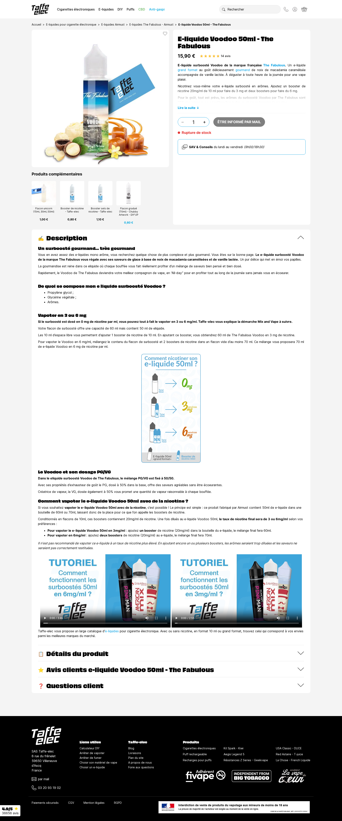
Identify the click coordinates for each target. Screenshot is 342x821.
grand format (188, 70)
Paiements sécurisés (45, 802)
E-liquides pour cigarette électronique (71, 24)
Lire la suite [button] (187, 108)
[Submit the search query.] (224, 9)
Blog (131, 748)
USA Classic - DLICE (289, 748)
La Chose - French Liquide (293, 760)
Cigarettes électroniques (76, 9)
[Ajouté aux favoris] (165, 34)
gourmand (244, 70)
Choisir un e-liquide (92, 767)
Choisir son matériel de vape (98, 762)
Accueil (36, 24)
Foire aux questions (141, 767)
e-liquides (112, 631)
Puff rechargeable (195, 754)
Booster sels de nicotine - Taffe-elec (100, 210)
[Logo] (40, 9)
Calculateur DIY (90, 748)
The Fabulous (274, 65)
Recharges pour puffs (197, 760)
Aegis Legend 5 (234, 754)
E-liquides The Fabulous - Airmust (151, 24)
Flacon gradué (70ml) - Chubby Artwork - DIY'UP (128, 211)
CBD (141, 9)
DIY (120, 9)
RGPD (118, 802)
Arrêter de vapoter (92, 753)
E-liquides (106, 9)
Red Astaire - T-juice (289, 754)
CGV (71, 802)
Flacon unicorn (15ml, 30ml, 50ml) (43, 210)
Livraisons (134, 753)
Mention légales (94, 802)
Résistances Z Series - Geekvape (246, 760)
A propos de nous (140, 762)
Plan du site (135, 757)
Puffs (130, 9)
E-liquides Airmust (112, 24)
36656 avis (10, 813)
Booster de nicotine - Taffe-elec (72, 210)
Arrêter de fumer (91, 757)
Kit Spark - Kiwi (233, 748)
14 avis (226, 56)
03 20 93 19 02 (49, 788)
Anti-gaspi (157, 9)
